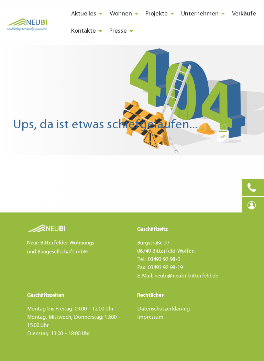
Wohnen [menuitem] (121, 14)
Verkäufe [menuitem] (244, 14)
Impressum (150, 317)
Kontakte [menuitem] (83, 31)
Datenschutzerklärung (163, 309)
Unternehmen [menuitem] (200, 14)
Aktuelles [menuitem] (83, 14)
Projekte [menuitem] (156, 14)
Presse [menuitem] (118, 31)
